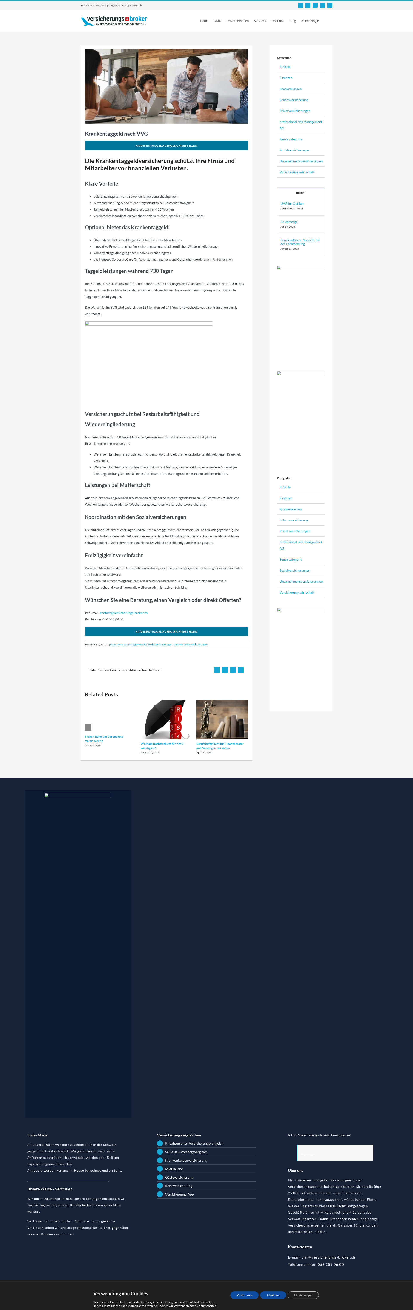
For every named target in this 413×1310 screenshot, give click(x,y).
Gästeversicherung (179, 1177)
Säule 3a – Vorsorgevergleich (186, 1152)
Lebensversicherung (294, 100)
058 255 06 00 (331, 1264)
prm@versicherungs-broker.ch (124, 5)
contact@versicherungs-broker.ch (124, 613)
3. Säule (285, 67)
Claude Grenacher (332, 1219)
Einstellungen (111, 1306)
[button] (325, 20)
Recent (300, 192)
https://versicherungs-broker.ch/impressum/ (319, 1135)
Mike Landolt (331, 1212)
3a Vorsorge (289, 222)
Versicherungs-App (179, 1194)
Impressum (308, 1154)
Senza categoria (291, 139)
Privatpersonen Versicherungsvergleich (194, 1143)
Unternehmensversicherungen (190, 644)
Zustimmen (244, 1295)
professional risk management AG (128, 644)
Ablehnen (273, 1295)
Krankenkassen (291, 89)
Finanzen (286, 78)
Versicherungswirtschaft (297, 172)
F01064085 (337, 1206)
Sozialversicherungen (160, 644)
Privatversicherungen (295, 111)
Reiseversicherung (178, 1186)
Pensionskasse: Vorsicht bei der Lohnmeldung (300, 242)
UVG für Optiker (292, 203)
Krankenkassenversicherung (186, 1160)
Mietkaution (174, 1169)
